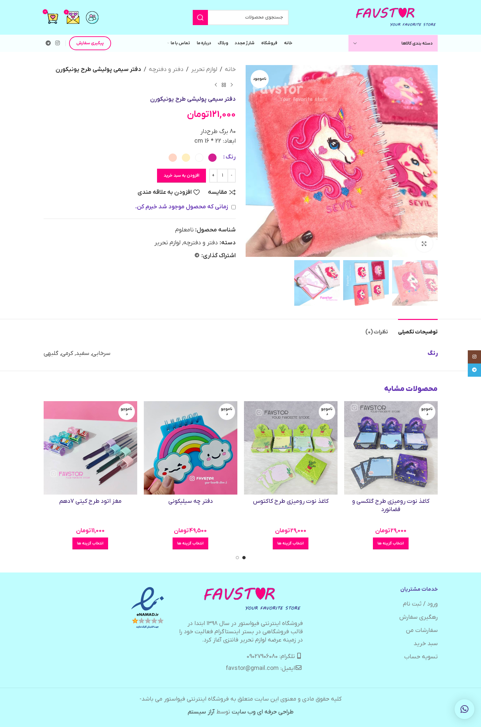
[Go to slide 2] (237, 557)
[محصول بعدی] (216, 85)
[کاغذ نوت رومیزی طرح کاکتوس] (291, 448)
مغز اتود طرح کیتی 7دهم (90, 501)
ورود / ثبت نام (420, 604)
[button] (464, 709)
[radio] (212, 158)
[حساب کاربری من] (92, 17)
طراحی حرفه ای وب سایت (263, 712)
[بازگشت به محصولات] (224, 85)
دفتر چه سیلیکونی (190, 501)
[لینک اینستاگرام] (57, 43)
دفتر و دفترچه (166, 69)
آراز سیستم (201, 712)
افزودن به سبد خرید (181, 175)
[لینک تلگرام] (48, 43)
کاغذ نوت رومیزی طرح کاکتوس (291, 501)
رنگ (230, 157)
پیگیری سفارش (90, 43)
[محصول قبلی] (232, 85)
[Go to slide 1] (244, 557)
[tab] (418, 329)
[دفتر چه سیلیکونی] (190, 448)
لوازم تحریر (204, 69)
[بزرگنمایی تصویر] (424, 243)
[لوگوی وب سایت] (396, 17)
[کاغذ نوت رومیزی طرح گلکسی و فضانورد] (391, 448)
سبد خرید (426, 643)
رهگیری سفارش (418, 617)
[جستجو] (200, 17)
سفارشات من (422, 630)
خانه (230, 69)
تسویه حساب (421, 657)
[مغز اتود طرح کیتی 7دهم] (90, 448)
